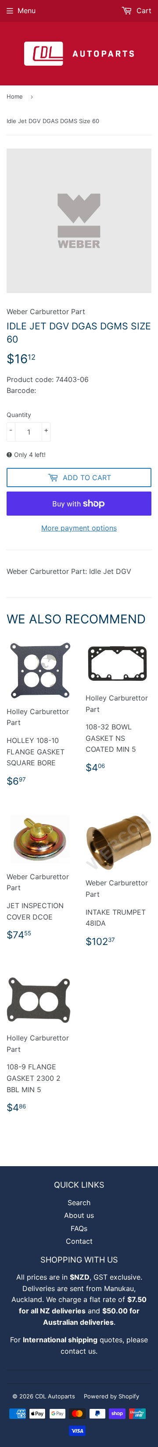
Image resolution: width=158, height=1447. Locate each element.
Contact (79, 1241)
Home (15, 96)
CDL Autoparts (55, 1396)
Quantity (19, 414)
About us (79, 1215)
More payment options (79, 528)
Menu (27, 10)
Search (79, 1202)
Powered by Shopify (111, 1396)
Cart (142, 10)
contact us (78, 1351)
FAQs (79, 1228)
